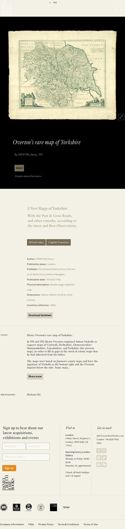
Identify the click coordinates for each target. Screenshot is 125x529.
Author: (31, 258)
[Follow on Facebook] (98, 450)
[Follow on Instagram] (104, 450)
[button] (116, 8)
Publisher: (32, 269)
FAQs (31, 524)
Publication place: (36, 264)
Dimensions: (33, 294)
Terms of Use (90, 524)
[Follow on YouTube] (98, 464)
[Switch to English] (50, 2)
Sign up (9, 468)
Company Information (12, 524)
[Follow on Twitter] (104, 457)
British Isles (36, 242)
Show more (35, 376)
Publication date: (36, 279)
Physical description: (38, 284)
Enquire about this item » (28, 176)
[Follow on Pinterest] (98, 457)
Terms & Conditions (68, 524)
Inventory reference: (38, 305)
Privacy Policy (46, 524)
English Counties (58, 242)
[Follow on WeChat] (104, 464)
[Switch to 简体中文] (55, 2)
